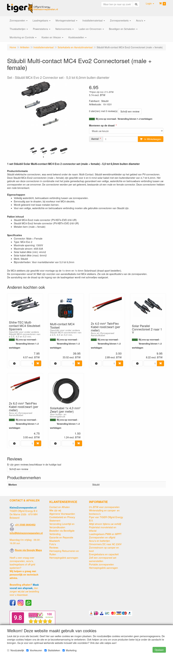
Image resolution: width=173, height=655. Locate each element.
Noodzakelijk (17, 650)
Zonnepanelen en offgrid (102, 537)
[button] (150, 3)
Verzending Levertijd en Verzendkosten (62, 525)
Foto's (52, 544)
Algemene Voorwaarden (62, 513)
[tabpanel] (33, 150)
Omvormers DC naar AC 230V (105, 544)
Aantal (95, 139)
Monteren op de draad (102, 125)
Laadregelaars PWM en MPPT (105, 534)
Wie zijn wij (55, 510)
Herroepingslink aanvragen (63, 557)
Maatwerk (54, 540)
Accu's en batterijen (99, 540)
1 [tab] (43, 157)
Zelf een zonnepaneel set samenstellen (102, 559)
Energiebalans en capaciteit (104, 554)
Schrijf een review (129, 111)
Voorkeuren (36, 650)
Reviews (53, 547)
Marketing (71, 650)
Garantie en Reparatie (61, 537)
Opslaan (159, 649)
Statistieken (54, 650)
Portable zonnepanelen (101, 564)
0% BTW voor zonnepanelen (104, 507)
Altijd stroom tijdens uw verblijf (105, 524)
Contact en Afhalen (59, 507)
